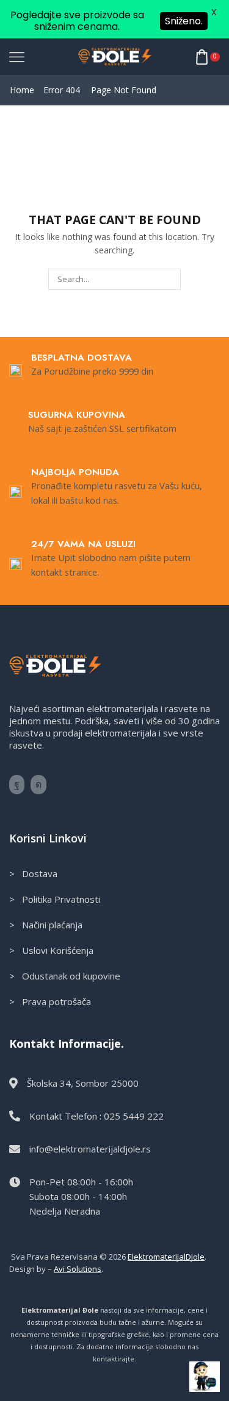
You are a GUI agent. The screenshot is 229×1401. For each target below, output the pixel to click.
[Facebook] (16, 784)
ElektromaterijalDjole (166, 1256)
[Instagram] (38, 784)
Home (22, 90)
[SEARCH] (170, 279)
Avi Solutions (77, 1268)
